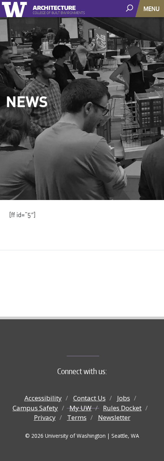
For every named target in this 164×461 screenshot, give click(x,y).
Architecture (54, 6)
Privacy (45, 417)
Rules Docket (122, 407)
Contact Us (89, 398)
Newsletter (114, 417)
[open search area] (130, 8)
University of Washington (16, 8)
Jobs (123, 398)
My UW (80, 407)
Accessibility (43, 398)
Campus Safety (35, 407)
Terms (77, 417)
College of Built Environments (97, 343)
